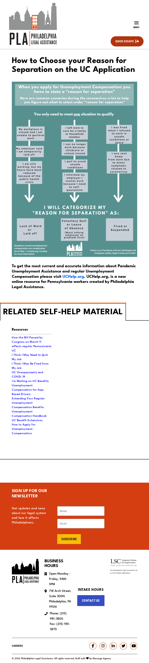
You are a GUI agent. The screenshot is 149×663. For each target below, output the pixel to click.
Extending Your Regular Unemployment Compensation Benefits (28, 403)
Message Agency (102, 658)
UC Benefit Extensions (27, 420)
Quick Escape (124, 41)
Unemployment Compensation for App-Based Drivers (28, 390)
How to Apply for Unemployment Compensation (24, 429)
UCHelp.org (73, 277)
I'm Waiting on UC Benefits (30, 381)
